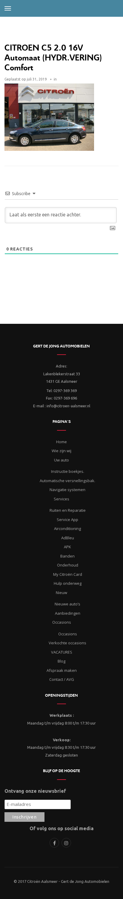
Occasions (67, 634)
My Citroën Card (67, 574)
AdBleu (67, 537)
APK (67, 546)
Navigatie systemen (67, 489)
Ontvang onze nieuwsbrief (35, 791)
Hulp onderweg (68, 583)
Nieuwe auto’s (67, 604)
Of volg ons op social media (61, 828)
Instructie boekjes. (67, 471)
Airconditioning (67, 528)
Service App (67, 519)
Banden (67, 556)
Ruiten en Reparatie (68, 510)
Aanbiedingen (67, 613)
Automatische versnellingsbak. (67, 480)
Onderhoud (67, 565)
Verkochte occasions (67, 643)
